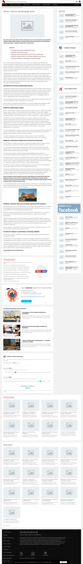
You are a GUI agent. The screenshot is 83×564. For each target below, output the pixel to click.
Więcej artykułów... (7, 525)
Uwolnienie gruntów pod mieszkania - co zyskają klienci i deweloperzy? (16, 268)
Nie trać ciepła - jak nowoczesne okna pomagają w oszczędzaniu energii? (16, 267)
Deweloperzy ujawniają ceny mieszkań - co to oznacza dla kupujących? (16, 270)
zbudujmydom (4, 7)
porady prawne (9, 7)
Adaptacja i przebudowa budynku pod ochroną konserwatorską (27, 54)
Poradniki (55, 4)
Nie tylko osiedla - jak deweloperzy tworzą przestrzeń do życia (14, 265)
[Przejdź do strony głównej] (3, 1)
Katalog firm (77, 4)
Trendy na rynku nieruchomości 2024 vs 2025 (11, 281)
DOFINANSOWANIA (7, 552)
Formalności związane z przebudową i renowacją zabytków (26, 58)
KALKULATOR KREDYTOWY (8, 555)
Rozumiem (63, 562)
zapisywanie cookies (47, 562)
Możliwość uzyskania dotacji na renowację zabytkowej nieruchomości (28, 56)
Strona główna (7, 532)
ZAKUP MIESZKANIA (7, 558)
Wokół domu (27, 4)
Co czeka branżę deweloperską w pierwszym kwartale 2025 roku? (15, 274)
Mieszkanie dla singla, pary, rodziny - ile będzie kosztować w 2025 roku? (16, 276)
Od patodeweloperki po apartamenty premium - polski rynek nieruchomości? (17, 272)
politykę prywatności (32, 562)
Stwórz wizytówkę (26, 301)
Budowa (5, 4)
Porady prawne (46, 4)
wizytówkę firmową (33, 296)
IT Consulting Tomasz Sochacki (29, 558)
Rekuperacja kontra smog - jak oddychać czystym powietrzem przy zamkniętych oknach (17, 263)
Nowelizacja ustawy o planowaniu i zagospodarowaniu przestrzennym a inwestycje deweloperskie (16, 279)
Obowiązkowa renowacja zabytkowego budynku (23, 50)
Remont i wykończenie (15, 4)
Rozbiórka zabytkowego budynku (19, 52)
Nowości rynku (36, 4)
